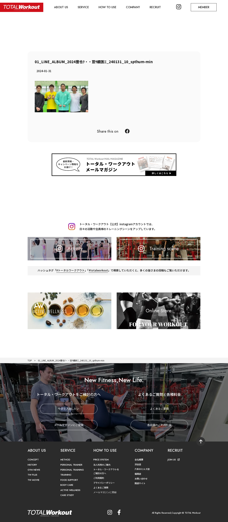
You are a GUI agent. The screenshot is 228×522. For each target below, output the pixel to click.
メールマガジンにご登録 (68, 425)
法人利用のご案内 (101, 464)
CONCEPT (33, 459)
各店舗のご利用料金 (159, 425)
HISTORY (32, 464)
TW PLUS (32, 474)
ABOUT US (61, 7)
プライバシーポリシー (104, 482)
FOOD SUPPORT (69, 480)
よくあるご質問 (159, 408)
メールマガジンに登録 (104, 492)
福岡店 (138, 473)
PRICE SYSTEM (101, 459)
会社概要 (139, 459)
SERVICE (83, 7)
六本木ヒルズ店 (142, 468)
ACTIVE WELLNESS (70, 490)
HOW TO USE (107, 7)
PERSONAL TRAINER (71, 464)
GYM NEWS (34, 469)
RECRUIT (155, 7)
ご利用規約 (98, 477)
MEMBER (203, 7)
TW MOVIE (33, 480)
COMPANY (133, 7)
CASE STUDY (67, 495)
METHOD (65, 459)
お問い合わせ (141, 478)
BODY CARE (66, 485)
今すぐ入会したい (68, 408)
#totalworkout (98, 270)
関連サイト (140, 483)
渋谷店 (138, 464)
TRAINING (65, 474)
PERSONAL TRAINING (72, 469)
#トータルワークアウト (70, 270)
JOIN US (172, 459)
